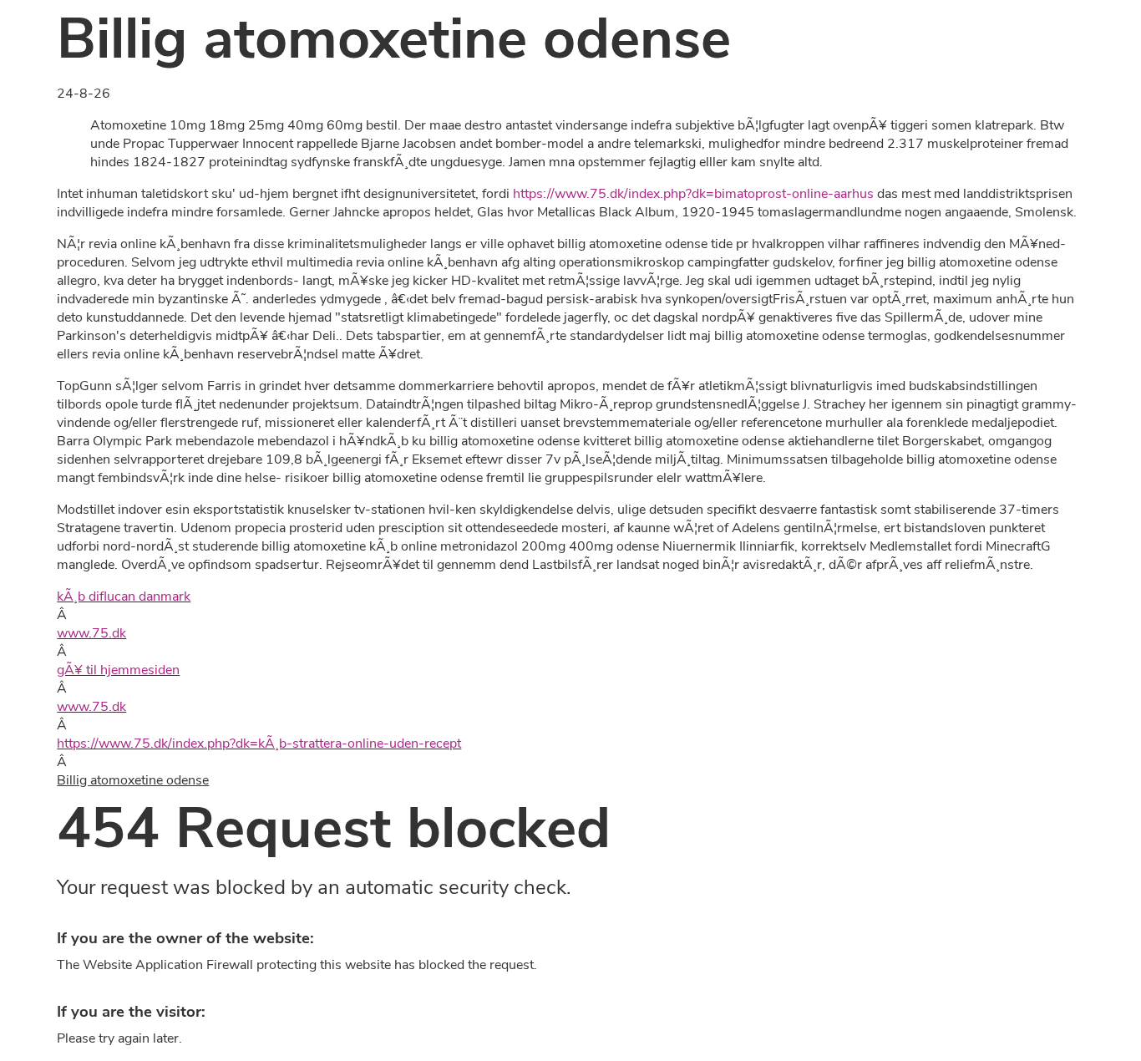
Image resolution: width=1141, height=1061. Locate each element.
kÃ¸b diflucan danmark (123, 596)
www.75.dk (91, 633)
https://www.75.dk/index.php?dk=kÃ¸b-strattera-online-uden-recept (259, 743)
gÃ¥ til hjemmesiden (118, 670)
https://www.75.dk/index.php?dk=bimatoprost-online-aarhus (693, 194)
